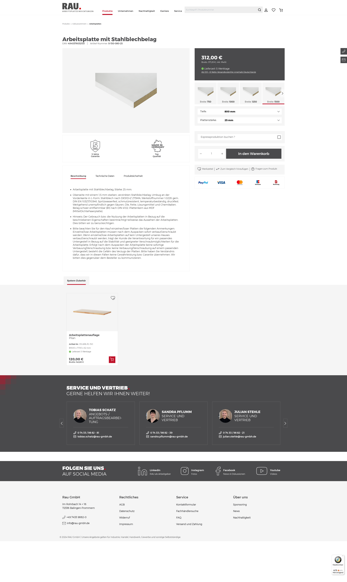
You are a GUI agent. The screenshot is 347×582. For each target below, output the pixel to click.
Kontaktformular (186, 504)
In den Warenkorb (253, 154)
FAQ (178, 517)
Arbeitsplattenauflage (84, 337)
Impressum (126, 524)
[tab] (78, 176)
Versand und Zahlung (189, 524)
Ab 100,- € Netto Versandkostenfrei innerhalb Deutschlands (228, 72)
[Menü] (342, 556)
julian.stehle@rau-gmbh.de (239, 436)
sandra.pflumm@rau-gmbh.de (169, 436)
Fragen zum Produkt (266, 169)
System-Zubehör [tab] (76, 280)
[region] (126, 90)
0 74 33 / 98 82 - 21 (234, 432)
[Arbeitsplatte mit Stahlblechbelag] (126, 90)
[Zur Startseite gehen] (81, 7)
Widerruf (124, 517)
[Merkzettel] (273, 10)
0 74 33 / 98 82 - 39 (161, 432)
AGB (122, 504)
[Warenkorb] (281, 10)
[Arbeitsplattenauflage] (92, 312)
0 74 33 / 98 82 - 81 (88, 432)
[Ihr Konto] (266, 10)
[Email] (343, 60)
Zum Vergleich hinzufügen (234, 169)
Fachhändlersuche (187, 511)
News (236, 511)
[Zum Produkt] (112, 359)
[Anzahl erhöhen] (222, 154)
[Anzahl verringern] (201, 154)
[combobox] (221, 10)
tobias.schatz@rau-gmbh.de (95, 436)
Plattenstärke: (208, 120)
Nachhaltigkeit (242, 517)
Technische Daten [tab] (105, 176)
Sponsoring (240, 504)
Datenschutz (126, 511)
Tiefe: (203, 111)
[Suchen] (259, 10)
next (282, 93)
